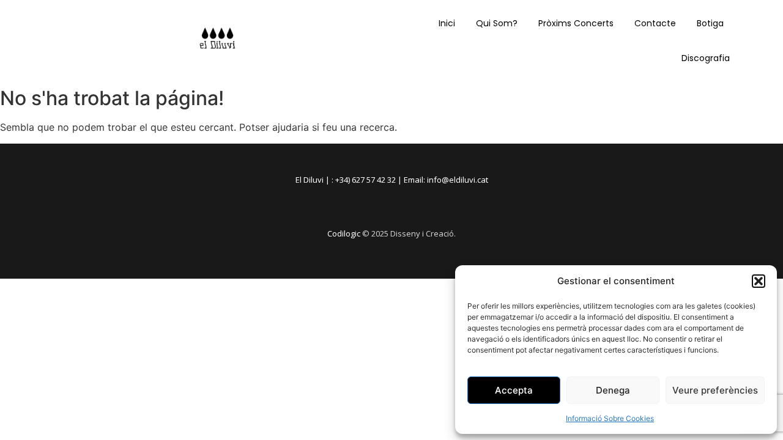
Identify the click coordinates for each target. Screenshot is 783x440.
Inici (447, 23)
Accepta (514, 390)
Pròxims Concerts (576, 23)
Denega (613, 390)
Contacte (655, 23)
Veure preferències (715, 390)
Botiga (710, 23)
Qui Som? (497, 23)
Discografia (705, 58)
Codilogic (343, 233)
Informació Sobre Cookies (610, 418)
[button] (758, 281)
